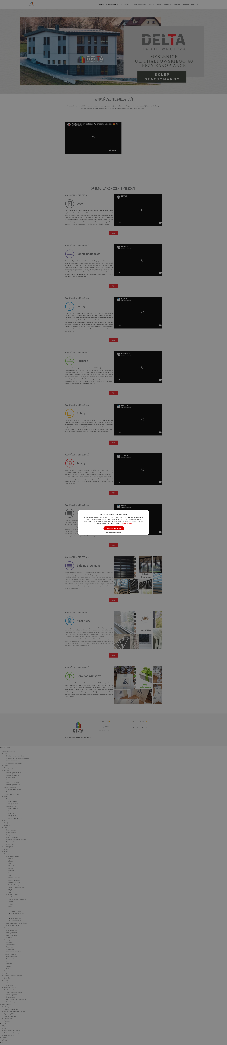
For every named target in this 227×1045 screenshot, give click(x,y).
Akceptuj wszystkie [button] (114, 528)
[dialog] (113, 522)
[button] (113, 533)
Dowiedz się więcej (126, 523)
